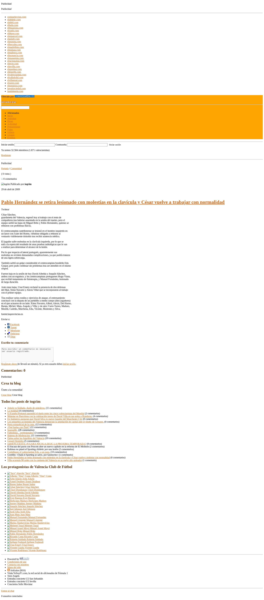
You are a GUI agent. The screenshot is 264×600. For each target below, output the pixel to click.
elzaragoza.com (14, 85)
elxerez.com (13, 83)
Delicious (15, 333)
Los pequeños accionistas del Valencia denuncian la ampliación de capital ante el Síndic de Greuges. (55, 421)
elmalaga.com (14, 50)
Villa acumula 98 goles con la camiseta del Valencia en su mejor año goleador (44, 460)
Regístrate (6, 155)
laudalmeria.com (15, 91)
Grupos (11, 135)
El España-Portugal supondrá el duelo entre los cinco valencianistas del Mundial (45, 413)
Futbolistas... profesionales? (20, 432)
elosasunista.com (15, 58)
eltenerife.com (14, 72)
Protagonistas (13, 126)
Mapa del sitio (14, 567)
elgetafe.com (13, 39)
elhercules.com (14, 44)
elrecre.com (12, 63)
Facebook (15, 324)
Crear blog (6, 395)
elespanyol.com (14, 36)
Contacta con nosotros (18, 564)
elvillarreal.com (14, 80)
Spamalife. (12, 430)
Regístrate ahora (9, 364)
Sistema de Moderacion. (19, 435)
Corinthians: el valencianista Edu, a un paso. (28, 452)
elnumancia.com (15, 55)
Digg (12, 336)
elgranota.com (14, 41)
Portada (5, 168)
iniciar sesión (69, 364)
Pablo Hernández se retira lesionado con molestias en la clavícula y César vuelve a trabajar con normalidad (113, 202)
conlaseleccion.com (16, 17)
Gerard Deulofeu (15, 441)
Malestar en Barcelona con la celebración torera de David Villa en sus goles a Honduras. (49, 416)
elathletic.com (14, 19)
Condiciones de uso (16, 562)
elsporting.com (14, 69)
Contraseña (61, 144)
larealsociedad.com (16, 88)
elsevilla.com (13, 66)
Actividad (12, 124)
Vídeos (10, 132)
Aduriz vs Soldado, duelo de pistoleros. (26, 408)
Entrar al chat (7, 591)
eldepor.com (13, 33)
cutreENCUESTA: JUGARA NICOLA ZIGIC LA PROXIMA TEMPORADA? (46, 443)
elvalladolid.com (15, 77)
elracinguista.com (15, 61)
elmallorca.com (14, 52)
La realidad (12, 410)
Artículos (11, 118)
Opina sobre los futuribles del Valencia (25, 438)
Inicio (10, 115)
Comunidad (16, 168)
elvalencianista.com (16, 74)
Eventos (11, 137)
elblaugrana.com (15, 28)
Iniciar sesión (7, 144)
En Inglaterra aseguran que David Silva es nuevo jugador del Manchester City (44, 419)
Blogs (10, 121)
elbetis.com (12, 25)
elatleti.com (12, 22)
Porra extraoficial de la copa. (21, 424)
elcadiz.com (13, 30)
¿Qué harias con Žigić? (18, 427)
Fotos (10, 129)
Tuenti (13, 327)
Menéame (15, 330)
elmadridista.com (15, 47)
